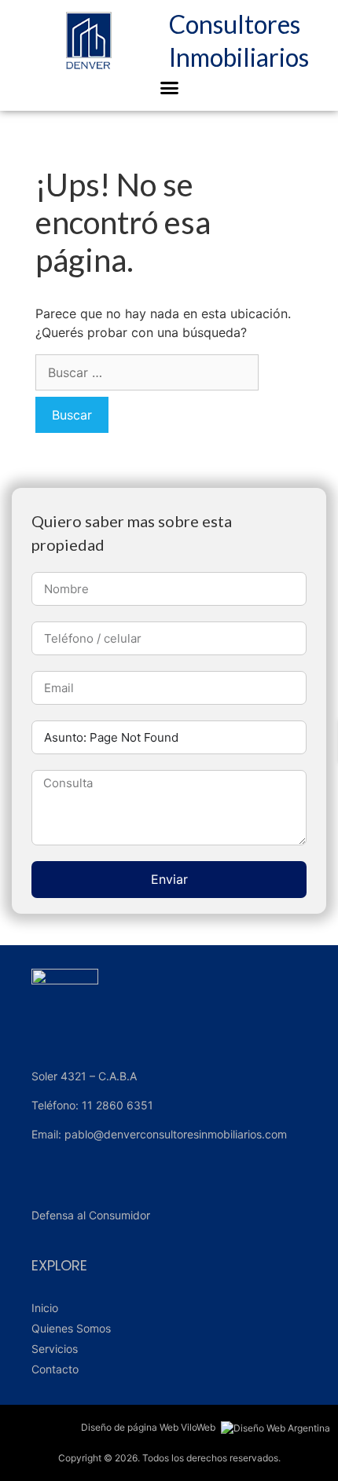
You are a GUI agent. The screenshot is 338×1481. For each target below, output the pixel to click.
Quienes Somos (71, 1328)
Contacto (55, 1369)
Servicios (54, 1348)
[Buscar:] (147, 372)
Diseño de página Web (129, 1427)
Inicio (44, 1307)
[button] (169, 88)
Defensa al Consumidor (90, 1215)
